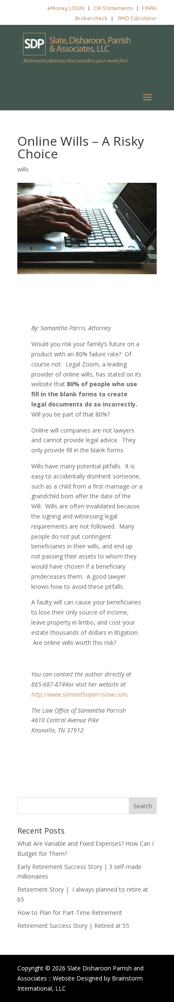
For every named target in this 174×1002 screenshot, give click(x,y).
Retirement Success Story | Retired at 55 (73, 926)
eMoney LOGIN (65, 8)
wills (23, 169)
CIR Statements (113, 8)
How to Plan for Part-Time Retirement (69, 912)
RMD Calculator (137, 18)
